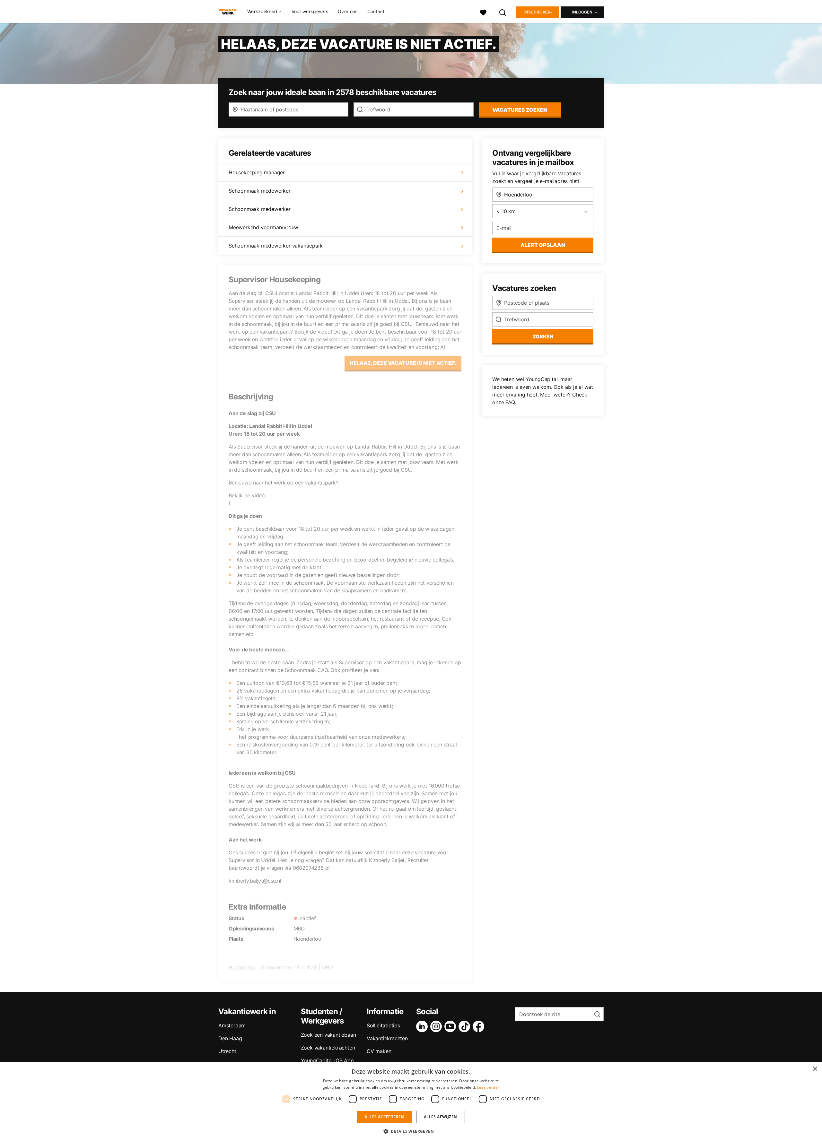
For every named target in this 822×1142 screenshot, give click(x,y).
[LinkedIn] (423, 1026)
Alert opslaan (542, 245)
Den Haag (230, 1038)
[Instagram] (437, 1026)
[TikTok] (466, 1026)
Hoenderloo (243, 967)
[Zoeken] (502, 12)
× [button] (814, 1069)
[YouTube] (451, 1026)
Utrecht (227, 1051)
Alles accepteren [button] (384, 1117)
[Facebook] (480, 1026)
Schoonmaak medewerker (260, 190)
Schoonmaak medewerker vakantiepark (276, 245)
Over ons (347, 11)
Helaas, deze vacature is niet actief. (403, 363)
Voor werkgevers (310, 11)
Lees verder (488, 1087)
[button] (411, 1131)
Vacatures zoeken (519, 110)
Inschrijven (537, 12)
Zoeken (543, 336)
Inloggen (582, 12)
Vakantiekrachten (387, 1038)
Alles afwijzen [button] (440, 1117)
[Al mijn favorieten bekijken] (483, 12)
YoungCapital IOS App (327, 1060)
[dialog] (411, 1102)
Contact (376, 11)
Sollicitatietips (383, 1025)
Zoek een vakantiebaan (328, 1035)
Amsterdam (232, 1025)
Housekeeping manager (257, 172)
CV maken (379, 1051)
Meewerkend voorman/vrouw (263, 227)
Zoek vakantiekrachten (328, 1047)
